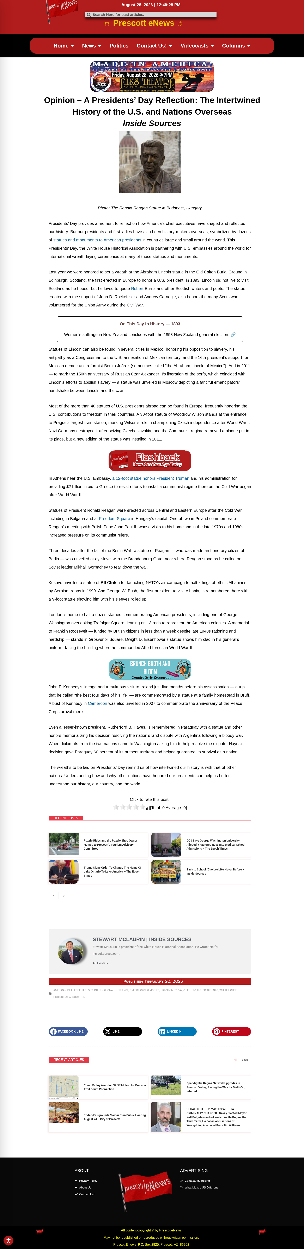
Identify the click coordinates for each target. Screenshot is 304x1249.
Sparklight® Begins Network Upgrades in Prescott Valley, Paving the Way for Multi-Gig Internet (216, 1087)
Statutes (189, 990)
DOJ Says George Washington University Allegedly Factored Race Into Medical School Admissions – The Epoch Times (216, 844)
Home (61, 46)
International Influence (111, 990)
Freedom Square (114, 518)
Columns (233, 46)
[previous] (54, 895)
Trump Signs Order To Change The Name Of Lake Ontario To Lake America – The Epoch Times (112, 871)
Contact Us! (152, 46)
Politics (119, 46)
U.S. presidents (207, 990)
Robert (138, 288)
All (235, 1059)
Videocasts (194, 46)
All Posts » (100, 963)
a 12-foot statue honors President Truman (150, 478)
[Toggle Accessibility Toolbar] (8, 1240)
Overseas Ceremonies (144, 990)
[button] (68, 1031)
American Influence (67, 990)
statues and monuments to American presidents (97, 240)
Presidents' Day (171, 990)
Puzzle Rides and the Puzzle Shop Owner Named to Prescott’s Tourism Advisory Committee (110, 844)
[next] (64, 895)
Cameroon (97, 703)
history (87, 990)
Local (245, 1059)
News (89, 46)
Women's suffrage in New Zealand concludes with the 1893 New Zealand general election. (150, 334)
